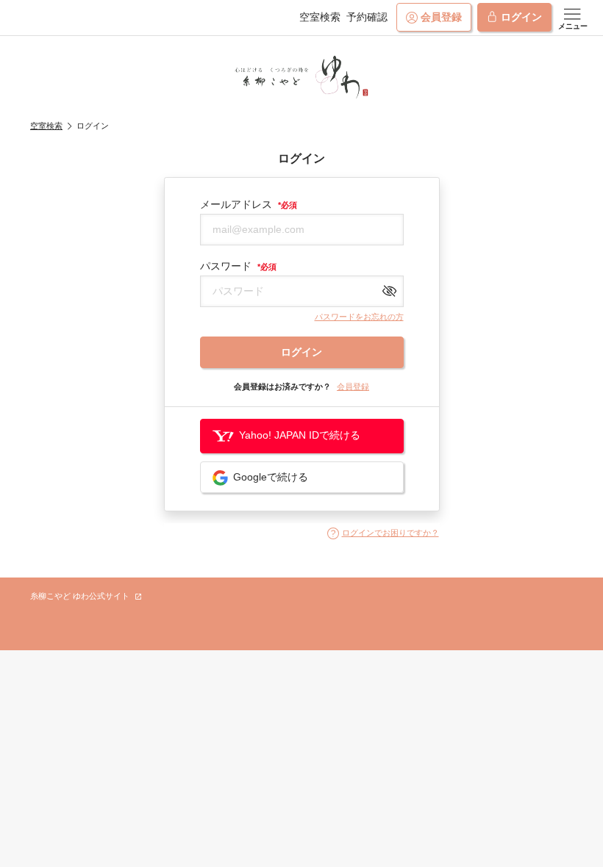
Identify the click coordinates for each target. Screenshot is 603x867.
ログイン (521, 17)
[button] (383, 533)
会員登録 (441, 17)
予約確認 (367, 17)
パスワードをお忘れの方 (359, 316)
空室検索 (319, 17)
